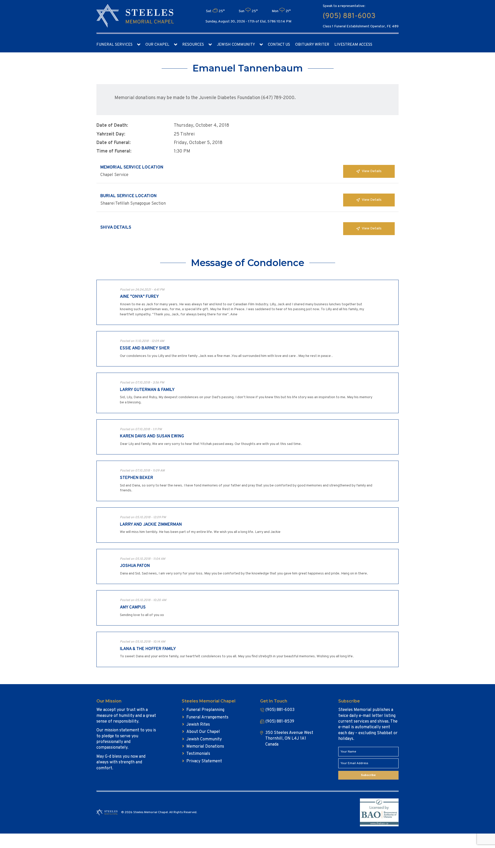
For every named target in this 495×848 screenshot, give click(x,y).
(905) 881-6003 (349, 16)
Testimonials (198, 753)
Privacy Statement (204, 761)
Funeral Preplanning (205, 710)
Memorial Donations (205, 746)
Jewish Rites (198, 724)
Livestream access (353, 44)
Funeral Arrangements (207, 717)
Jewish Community (236, 44)
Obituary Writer (312, 44)
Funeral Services (114, 44)
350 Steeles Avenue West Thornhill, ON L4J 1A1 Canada (289, 738)
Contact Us (279, 44)
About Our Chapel (203, 731)
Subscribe (368, 775)
